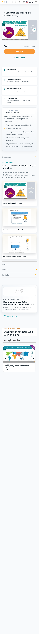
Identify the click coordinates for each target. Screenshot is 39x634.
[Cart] (23, 2)
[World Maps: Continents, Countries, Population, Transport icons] (19, 354)
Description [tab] (6, 264)
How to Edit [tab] (6, 275)
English (30, 2)
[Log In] (15, 2)
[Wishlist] (19, 2)
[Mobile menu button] (36, 2)
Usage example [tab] (7, 157)
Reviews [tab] (4, 270)
